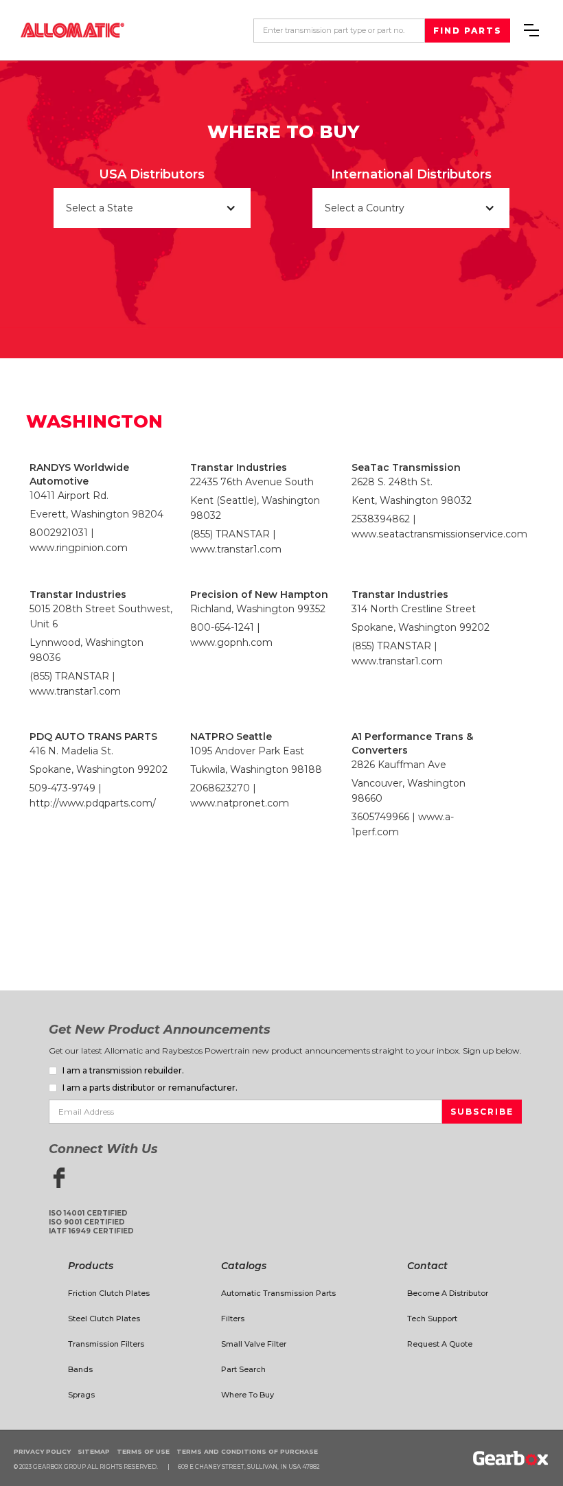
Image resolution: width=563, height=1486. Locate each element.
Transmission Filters (106, 1344)
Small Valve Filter (253, 1344)
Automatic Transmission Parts (278, 1293)
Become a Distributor (447, 1293)
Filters (232, 1318)
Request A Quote (439, 1344)
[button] (531, 30)
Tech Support (432, 1318)
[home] (72, 30)
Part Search (243, 1369)
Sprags (81, 1395)
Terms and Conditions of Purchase (247, 1451)
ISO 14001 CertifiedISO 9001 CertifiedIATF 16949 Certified (91, 1222)
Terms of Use (143, 1451)
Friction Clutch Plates (109, 1293)
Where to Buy (247, 1395)
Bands (80, 1369)
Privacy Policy (42, 1451)
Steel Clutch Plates (104, 1318)
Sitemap (94, 1451)
